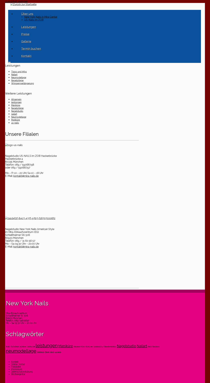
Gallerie (26, 41)
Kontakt (26, 55)
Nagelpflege (17, 80)
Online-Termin (18, 364)
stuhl (52, 352)
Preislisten (16, 366)
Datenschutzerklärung (22, 371)
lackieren (23, 346)
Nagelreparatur (110, 346)
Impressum (16, 369)
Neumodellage (18, 77)
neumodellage (21, 351)
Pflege (47, 352)
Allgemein (16, 99)
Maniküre (15, 105)
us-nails (15, 123)
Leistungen (28, 27)
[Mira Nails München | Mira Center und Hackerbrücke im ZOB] (20, 5)
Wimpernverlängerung (22, 83)
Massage (76, 346)
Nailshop (155, 346)
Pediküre (15, 120)
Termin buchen (31, 48)
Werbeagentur (18, 374)
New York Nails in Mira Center (40, 16)
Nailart (14, 74)
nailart (14, 114)
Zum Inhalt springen (16, 1)
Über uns (27, 13)
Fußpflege (15, 346)
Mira (83, 346)
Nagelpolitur (98, 346)
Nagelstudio (17, 111)
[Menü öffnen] (9, 62)
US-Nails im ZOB (34, 19)
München (89, 346)
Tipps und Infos (19, 71)
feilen (8, 346)
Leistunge (31, 346)
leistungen (16, 102)
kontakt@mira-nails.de (26, 175)
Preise (25, 34)
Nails (150, 346)
